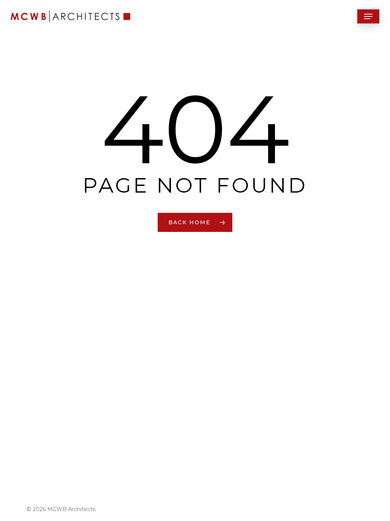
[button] (368, 17)
